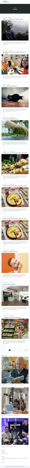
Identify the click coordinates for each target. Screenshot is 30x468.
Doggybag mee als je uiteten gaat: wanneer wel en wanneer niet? (15, 152)
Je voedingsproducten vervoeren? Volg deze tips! (12, 317)
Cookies (2, 452)
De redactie (3, 461)
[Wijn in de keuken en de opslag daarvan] (14, 97)
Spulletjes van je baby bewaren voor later (10, 251)
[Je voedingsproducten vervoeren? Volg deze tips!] (14, 329)
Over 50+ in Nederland (4, 453)
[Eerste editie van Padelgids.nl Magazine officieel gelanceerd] (14, 431)
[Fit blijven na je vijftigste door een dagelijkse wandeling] (14, 30)
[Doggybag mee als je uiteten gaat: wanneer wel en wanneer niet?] (14, 164)
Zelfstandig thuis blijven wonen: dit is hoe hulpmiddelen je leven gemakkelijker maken (12, 384)
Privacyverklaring (3, 451)
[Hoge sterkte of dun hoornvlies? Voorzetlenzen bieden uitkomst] (14, 400)
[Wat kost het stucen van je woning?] (14, 296)
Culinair (11, 50)
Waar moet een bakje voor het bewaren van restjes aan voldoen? (15, 185)
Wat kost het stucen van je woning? (9, 284)
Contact (2, 462)
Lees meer (4, 46)
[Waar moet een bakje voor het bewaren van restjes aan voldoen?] (14, 197)
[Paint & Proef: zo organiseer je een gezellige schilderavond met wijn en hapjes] (14, 64)
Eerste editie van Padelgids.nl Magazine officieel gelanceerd (9, 446)
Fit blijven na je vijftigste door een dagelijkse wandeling (13, 19)
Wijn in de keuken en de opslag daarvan (10, 85)
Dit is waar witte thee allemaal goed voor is (11, 118)
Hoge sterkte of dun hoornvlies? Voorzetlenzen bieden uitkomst (10, 415)
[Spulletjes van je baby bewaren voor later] (14, 263)
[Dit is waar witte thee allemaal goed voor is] (14, 130)
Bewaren (10, 17)
